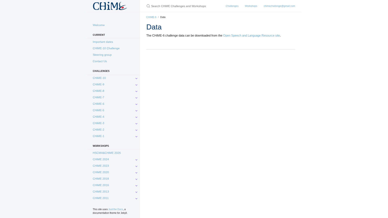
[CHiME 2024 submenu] (136, 159)
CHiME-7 (98, 97)
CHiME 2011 (101, 198)
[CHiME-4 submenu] (136, 116)
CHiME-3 (98, 123)
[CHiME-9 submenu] (136, 84)
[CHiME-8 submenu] (136, 91)
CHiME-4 (98, 116)
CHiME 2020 (101, 172)
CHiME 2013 (101, 191)
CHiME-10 (99, 78)
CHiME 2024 (101, 159)
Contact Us (100, 61)
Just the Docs (115, 209)
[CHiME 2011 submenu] (136, 198)
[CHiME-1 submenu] (136, 136)
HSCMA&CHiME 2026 (107, 152)
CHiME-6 (98, 103)
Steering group (102, 54)
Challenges (232, 6)
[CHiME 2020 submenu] (136, 172)
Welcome (99, 25)
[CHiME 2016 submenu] (136, 185)
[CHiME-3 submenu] (136, 123)
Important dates (103, 41)
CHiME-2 (98, 129)
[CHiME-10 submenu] (136, 78)
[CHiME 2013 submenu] (136, 191)
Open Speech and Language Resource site (251, 35)
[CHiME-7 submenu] (136, 97)
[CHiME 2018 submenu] (136, 178)
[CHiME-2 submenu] (136, 129)
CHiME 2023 (101, 165)
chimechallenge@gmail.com (279, 6)
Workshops (251, 6)
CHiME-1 (98, 136)
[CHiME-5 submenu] (136, 110)
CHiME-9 (98, 84)
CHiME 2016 (101, 185)
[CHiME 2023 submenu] (136, 165)
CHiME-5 (98, 110)
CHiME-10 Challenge (106, 48)
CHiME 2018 (101, 178)
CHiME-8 (98, 90)
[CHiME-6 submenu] (136, 104)
